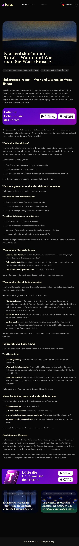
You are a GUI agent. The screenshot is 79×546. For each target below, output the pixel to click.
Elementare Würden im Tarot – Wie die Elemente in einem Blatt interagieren (18, 506)
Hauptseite (28, 4)
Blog (44, 4)
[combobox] (68, 4)
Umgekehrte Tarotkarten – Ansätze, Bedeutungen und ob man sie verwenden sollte (58, 506)
